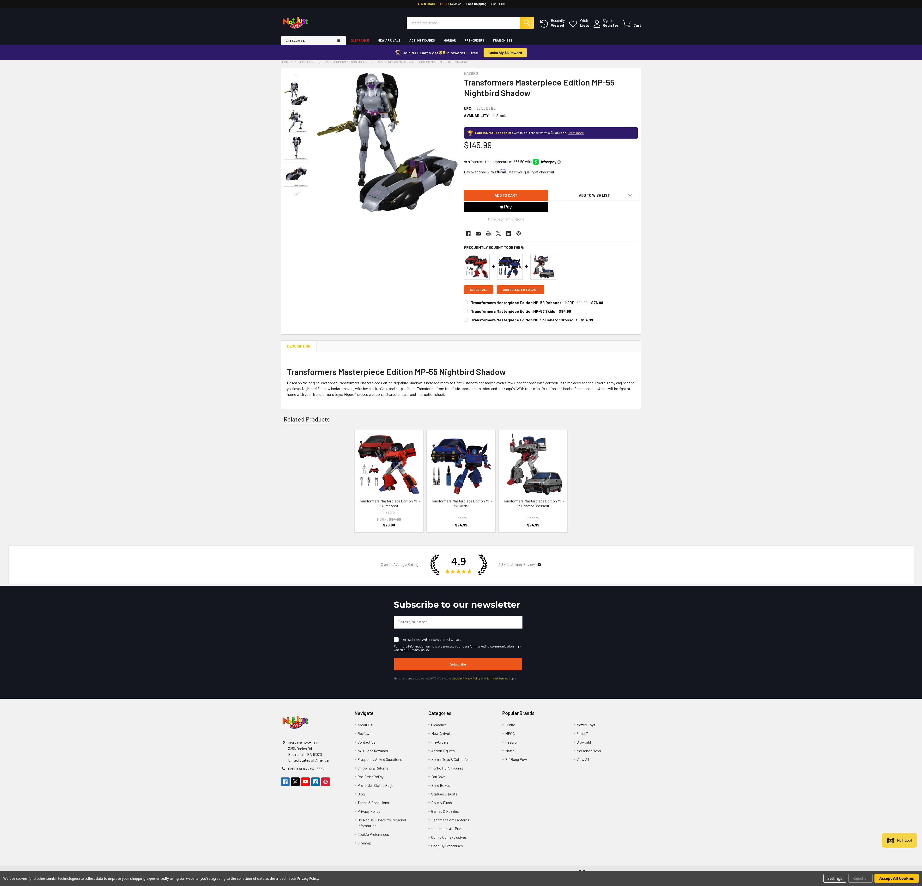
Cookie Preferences (373, 834)
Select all (478, 290)
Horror (450, 40)
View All (582, 759)
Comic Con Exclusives (449, 837)
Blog (361, 794)
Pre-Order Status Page (375, 785)
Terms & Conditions (373, 802)
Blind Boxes (440, 785)
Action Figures (422, 40)
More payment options (506, 219)
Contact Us (367, 742)
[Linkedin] (508, 233)
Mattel (510, 750)
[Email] (478, 233)
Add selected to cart (520, 290)
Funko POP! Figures (447, 768)
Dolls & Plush (441, 802)
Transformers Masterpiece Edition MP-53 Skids (513, 311)
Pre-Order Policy (370, 776)
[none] (387, 142)
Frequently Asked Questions (380, 759)
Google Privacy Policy (466, 678)
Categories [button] (295, 41)
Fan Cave (438, 776)
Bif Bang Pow (516, 759)
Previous (296, 75)
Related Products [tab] (307, 419)
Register (610, 25)
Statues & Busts (444, 794)
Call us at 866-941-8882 (306, 768)
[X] (498, 233)
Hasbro (511, 742)
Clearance (359, 40)
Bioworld (583, 742)
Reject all (860, 878)
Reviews (364, 733)
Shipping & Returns (373, 768)
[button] (594, 195)
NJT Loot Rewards (373, 750)
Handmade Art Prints (448, 828)
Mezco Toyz (585, 724)
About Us (365, 724)
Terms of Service (497, 678)
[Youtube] (305, 781)
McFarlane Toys (588, 750)
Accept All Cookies (896, 878)
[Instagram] (315, 781)
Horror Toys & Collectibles (451, 759)
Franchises (503, 40)
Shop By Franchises (447, 845)
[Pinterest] (518, 233)
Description (298, 346)
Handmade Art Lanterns (450, 820)
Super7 (582, 733)
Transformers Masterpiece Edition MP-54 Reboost (516, 302)
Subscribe (458, 664)
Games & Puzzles (445, 811)
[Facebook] (468, 233)
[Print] (488, 233)
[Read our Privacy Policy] (519, 647)
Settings (834, 878)
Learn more (576, 133)
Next (296, 193)
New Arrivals (389, 40)
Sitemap (364, 843)
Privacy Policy (369, 811)
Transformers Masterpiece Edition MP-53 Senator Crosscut (524, 320)
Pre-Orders (474, 40)
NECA (510, 733)
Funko (510, 724)
